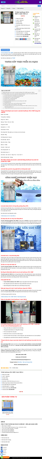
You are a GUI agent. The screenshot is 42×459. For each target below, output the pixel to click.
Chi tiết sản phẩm (5, 49)
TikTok (4, 454)
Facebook (5, 447)
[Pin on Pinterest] (24, 39)
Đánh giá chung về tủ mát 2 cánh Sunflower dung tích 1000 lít (15, 103)
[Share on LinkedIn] (26, 39)
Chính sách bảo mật (5, 437)
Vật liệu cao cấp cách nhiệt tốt (9, 99)
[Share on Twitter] (22, 39)
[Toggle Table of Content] (39, 91)
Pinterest (4, 452)
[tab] (5, 50)
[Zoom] (2, 22)
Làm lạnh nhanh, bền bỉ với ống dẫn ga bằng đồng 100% (13, 96)
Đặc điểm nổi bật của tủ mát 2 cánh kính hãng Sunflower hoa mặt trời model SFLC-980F (19, 93)
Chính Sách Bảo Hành (6, 441)
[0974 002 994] (2, 457)
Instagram (5, 449)
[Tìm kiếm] (39, 6)
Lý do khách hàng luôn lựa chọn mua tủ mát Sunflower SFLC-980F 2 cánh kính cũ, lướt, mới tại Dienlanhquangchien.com (21, 106)
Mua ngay (4, 409)
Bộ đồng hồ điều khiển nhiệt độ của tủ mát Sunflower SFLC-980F (15, 100)
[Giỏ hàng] (40, 2)
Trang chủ (3, 8)
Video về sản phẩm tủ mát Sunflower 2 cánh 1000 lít (13, 104)
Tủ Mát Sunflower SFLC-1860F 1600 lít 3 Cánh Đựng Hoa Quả (7, 413)
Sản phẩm (8, 8)
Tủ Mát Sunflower (20, 8)
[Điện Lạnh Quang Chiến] (21, 2)
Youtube (4, 450)
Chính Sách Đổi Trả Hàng (6, 439)
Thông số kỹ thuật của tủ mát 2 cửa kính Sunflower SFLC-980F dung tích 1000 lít (18, 92)
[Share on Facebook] (20, 39)
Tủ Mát (13, 8)
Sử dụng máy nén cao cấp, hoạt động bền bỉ (11, 97)
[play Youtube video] (21, 312)
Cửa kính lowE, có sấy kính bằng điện (10, 98)
